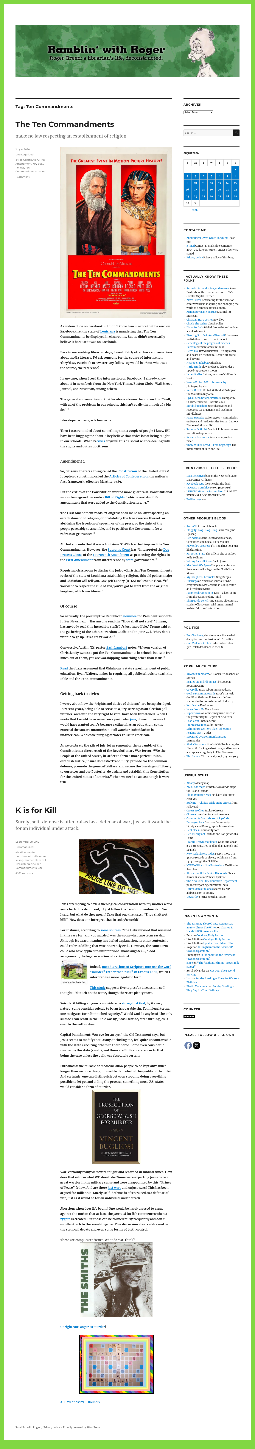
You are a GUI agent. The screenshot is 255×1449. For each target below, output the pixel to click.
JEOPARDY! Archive (197, 487)
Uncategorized (24, 154)
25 (203, 196)
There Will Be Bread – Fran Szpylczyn (208, 445)
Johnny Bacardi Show (199, 561)
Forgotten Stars (195, 553)
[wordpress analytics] (212, 1016)
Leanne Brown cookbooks (201, 842)
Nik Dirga (192, 581)
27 (219, 196)
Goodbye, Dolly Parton (209, 935)
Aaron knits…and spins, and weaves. (207, 288)
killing (19, 859)
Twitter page (193, 499)
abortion (20, 852)
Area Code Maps (195, 787)
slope (189, 962)
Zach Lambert (116, 647)
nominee (130, 616)
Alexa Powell (193, 300)
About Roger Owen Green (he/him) (207, 238)
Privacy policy (194, 257)
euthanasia (39, 856)
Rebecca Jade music (198, 437)
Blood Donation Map (198, 795)
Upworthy (192, 896)
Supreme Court (119, 549)
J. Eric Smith (193, 366)
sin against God (133, 1003)
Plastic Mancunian (197, 986)
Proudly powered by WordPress (81, 1427)
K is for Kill (36, 810)
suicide (31, 863)
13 (219, 183)
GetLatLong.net (195, 834)
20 (219, 189)
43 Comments (24, 873)
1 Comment (22, 176)
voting (42, 171)
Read (64, 668)
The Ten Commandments (64, 124)
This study (97, 987)
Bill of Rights (115, 497)
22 (235, 189)
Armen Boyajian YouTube (201, 311)
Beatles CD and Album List (201, 681)
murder (29, 859)
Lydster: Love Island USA (218, 943)
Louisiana (107, 331)
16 (187, 189)
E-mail (190, 245)
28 (227, 196)
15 (235, 183)
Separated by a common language (206, 736)
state (129, 560)
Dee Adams (193, 538)
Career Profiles (195, 810)
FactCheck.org (194, 635)
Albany (190, 783)
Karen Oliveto (194, 390)
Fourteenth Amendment (111, 555)
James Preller (194, 374)
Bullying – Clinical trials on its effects (208, 802)
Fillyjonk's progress (198, 545)
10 (195, 183)
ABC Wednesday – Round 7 (80, 1402)
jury (133, 719)
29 (235, 196)
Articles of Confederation (128, 476)
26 (211, 196)
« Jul (195, 209)
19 (211, 189)
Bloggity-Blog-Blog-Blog (201, 530)
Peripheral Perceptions (200, 592)
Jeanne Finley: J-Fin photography (206, 382)
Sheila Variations (196, 744)
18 (203, 189)
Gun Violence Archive (199, 643)
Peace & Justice (195, 417)
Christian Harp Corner (199, 319)
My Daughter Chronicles (200, 577)
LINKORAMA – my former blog (204, 491)
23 (187, 196)
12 (211, 183)
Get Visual (192, 351)
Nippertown (193, 713)
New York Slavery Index (200, 853)
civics (101, 441)
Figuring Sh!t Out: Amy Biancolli (205, 335)
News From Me (195, 709)
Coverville (192, 689)
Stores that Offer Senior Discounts (206, 873)
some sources (110, 930)
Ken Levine (193, 705)
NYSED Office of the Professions (205, 865)
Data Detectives (195, 475)
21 (227, 189)
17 (195, 189)
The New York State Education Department (211, 881)
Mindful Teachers (197, 405)
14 (227, 183)
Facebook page (195, 483)
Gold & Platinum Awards (200, 693)
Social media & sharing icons (106, 1446)
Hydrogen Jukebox (197, 362)
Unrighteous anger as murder (82, 1327)
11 (203, 183)
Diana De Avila (194, 327)
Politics (19, 167)
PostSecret (192, 721)
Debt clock (192, 830)
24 (195, 196)
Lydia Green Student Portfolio (204, 398)
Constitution (127, 471)
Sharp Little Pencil (197, 600)
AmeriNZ (191, 526)
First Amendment (79, 560)
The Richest (193, 756)
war (40, 867)
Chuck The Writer (196, 323)
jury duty (37, 163)
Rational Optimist (196, 429)
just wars (114, 1187)
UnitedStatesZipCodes (199, 889)
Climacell (191, 814)
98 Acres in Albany (197, 674)
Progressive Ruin (196, 725)
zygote (65, 1219)
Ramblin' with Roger (27, 1427)
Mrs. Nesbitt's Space (198, 565)
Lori (188, 978)
